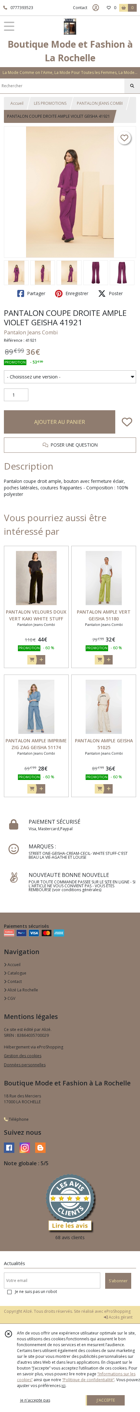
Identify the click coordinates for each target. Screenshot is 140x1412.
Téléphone (18, 1119)
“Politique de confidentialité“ (88, 1379)
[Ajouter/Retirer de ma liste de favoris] (126, 421)
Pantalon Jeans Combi (31, 332)
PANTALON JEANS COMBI (100, 103)
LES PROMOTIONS (50, 103)
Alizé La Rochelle (22, 990)
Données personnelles (25, 1065)
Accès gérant (120, 1317)
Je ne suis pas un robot (36, 1291)
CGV (11, 998)
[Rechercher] (132, 85)
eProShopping (117, 1311)
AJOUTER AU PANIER (59, 421)
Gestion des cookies (22, 1056)
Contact (80, 7)
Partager (35, 293)
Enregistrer (76, 293)
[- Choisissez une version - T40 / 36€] (70, 376)
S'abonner (118, 1281)
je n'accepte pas (35, 1400)
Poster (115, 293)
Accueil (16, 103)
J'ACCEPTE (106, 1400)
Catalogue (16, 973)
